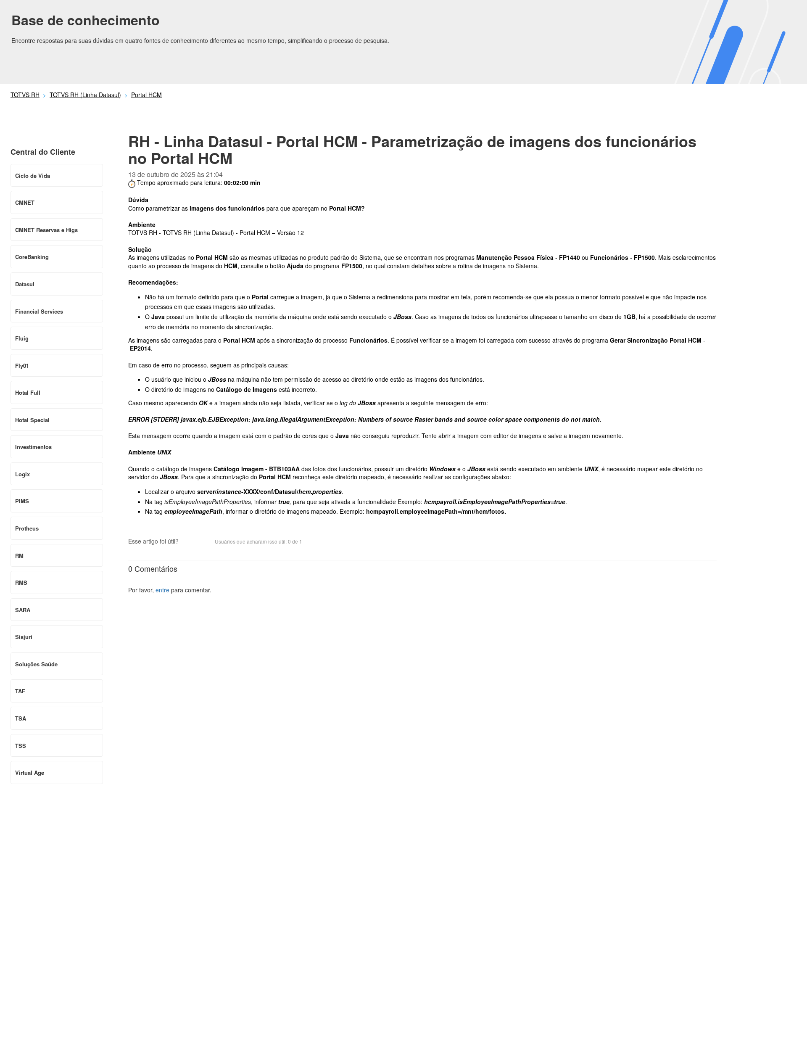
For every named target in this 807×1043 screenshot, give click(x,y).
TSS (20, 746)
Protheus (27, 528)
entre (162, 590)
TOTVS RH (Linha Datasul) (85, 94)
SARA (22, 610)
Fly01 (22, 366)
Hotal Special (32, 420)
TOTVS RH (25, 94)
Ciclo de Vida (32, 176)
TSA (20, 718)
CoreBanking (32, 257)
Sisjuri (23, 637)
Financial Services (39, 311)
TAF (20, 691)
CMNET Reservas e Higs (46, 230)
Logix (22, 474)
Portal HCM (146, 94)
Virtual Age (29, 772)
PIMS (22, 501)
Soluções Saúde (36, 664)
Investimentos (33, 447)
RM (19, 556)
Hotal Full (27, 392)
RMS (21, 582)
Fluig (22, 338)
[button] (189, 542)
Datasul (24, 284)
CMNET (24, 202)
